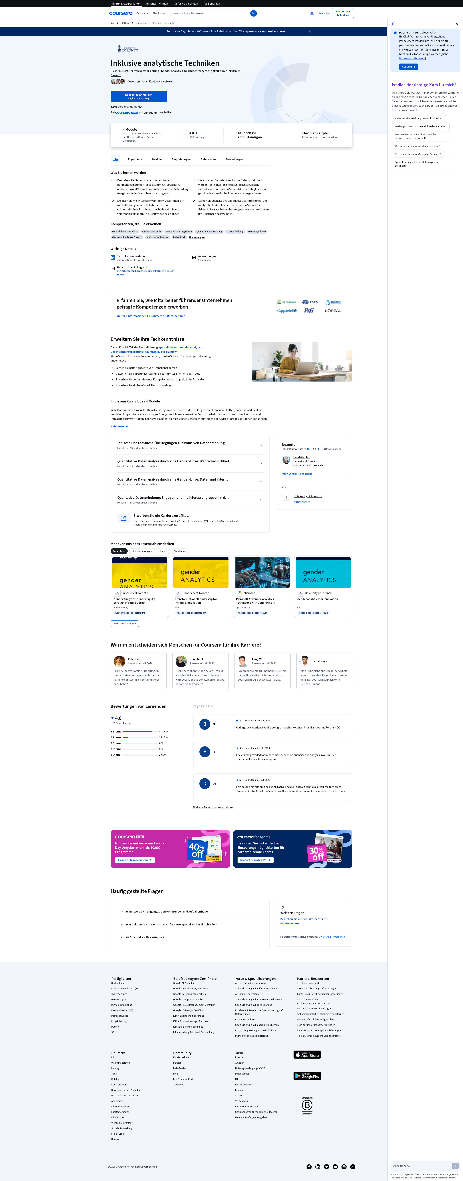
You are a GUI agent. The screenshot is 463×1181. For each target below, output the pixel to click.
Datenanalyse (118, 999)
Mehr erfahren (150, 113)
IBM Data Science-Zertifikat (188, 1027)
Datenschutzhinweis (412, 58)
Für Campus (117, 1117)
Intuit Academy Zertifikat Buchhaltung (193, 1032)
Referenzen (208, 159)
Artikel (238, 1095)
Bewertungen (235, 159)
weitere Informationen (333, 937)
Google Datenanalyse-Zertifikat (190, 994)
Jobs (114, 1074)
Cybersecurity (119, 994)
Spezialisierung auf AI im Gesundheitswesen (259, 999)
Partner (177, 1063)
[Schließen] (310, 31)
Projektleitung (119, 1021)
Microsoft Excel (119, 1016)
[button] (159, 13)
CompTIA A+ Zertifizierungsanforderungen (320, 994)
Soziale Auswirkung (121, 1128)
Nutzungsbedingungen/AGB (250, 1068)
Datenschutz (242, 1074)
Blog (175, 1074)
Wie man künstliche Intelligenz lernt (316, 1019)
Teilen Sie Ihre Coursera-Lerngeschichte (319, 1036)
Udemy (115, 1139)
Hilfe (237, 1079)
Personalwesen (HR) (122, 1010)
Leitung (115, 1068)
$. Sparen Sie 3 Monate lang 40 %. (264, 31)
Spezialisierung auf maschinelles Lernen (257, 1025)
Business (141, 23)
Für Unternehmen (120, 1106)
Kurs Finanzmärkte (245, 1019)
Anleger (239, 1063)
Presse (239, 1057)
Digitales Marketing (121, 1005)
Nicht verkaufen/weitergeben (251, 1117)
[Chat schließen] (457, 24)
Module (157, 159)
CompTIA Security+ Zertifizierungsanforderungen (313, 1001)
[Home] (112, 23)
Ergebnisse (135, 159)
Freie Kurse (117, 1134)
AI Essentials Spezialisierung (250, 983)
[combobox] (206, 13)
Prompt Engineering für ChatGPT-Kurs (255, 1030)
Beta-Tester (179, 1068)
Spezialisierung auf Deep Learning (253, 1005)
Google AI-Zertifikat (184, 983)
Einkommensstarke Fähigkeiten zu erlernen (320, 1014)
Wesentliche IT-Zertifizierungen (314, 1008)
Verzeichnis (241, 1101)
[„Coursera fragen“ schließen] (312, 13)
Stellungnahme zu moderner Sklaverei (256, 1112)
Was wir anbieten (120, 1063)
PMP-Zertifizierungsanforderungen (316, 1025)
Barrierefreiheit (243, 1085)
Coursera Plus (118, 1085)
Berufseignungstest (308, 983)
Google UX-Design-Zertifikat (188, 1010)
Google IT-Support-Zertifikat (188, 999)
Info (115, 159)
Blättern (125, 23)
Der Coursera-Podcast (185, 1079)
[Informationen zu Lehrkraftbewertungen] (308, 449)
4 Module (130, 129)
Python (115, 1027)
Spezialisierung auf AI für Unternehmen (256, 988)
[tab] (119, 551)
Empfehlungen (181, 159)
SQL (113, 1032)
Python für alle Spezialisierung (251, 1036)
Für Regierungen (120, 1112)
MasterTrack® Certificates (125, 1095)
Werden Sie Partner (121, 1123)
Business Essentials (163, 23)
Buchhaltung (118, 983)
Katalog (115, 1079)
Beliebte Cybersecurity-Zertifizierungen (319, 1030)
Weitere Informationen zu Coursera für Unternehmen (151, 316)
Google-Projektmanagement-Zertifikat (194, 1005)
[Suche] (253, 13)
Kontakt (239, 1090)
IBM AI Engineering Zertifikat (188, 1016)
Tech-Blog (178, 1085)
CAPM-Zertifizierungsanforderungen (317, 988)
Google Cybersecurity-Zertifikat (190, 988)
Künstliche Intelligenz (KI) (124, 988)
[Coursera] (120, 13)
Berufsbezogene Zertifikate (126, 1090)
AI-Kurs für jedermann (247, 994)
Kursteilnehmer (181, 1057)
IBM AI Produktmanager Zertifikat (191, 1021)
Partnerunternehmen (246, 1106)
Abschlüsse (117, 1101)
